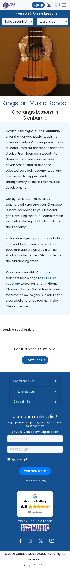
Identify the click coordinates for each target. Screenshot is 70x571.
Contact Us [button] (23, 381)
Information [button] (24, 391)
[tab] (35, 381)
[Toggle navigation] (64, 5)
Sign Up (38, 5)
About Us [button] (21, 401)
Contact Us (35, 360)
